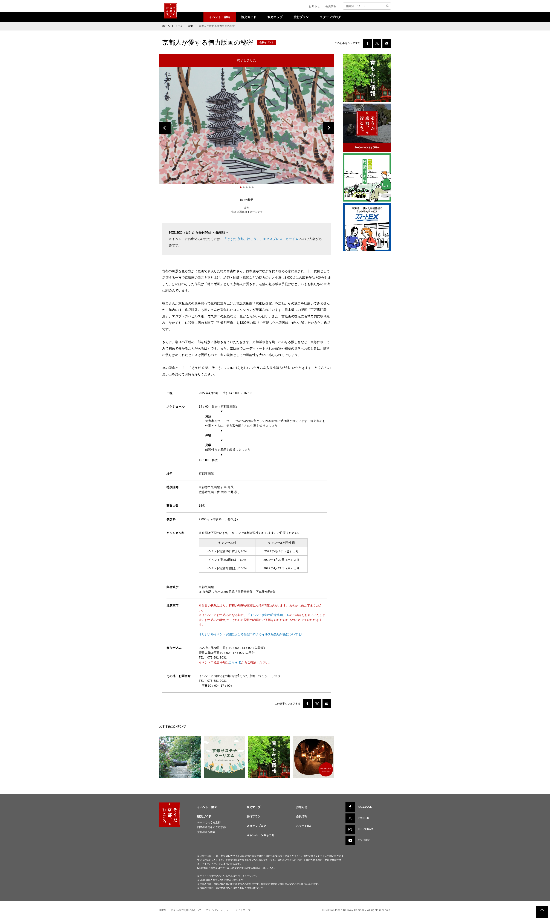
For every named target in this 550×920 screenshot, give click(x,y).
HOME (163, 910)
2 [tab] (243, 187)
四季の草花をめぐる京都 (211, 827)
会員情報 (330, 6)
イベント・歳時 (219, 17)
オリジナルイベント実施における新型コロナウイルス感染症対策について (248, 634)
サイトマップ (243, 910)
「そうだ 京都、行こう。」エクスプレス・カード (259, 239)
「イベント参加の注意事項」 (266, 615)
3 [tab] (247, 187)
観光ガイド (248, 17)
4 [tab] (250, 187)
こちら (233, 662)
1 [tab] (240, 187)
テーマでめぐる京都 (208, 822)
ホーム (166, 26)
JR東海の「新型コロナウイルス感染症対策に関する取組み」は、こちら (236, 868)
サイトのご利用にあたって (186, 910)
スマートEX (303, 825)
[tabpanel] (246, 125)
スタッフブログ (330, 17)
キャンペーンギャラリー (262, 835)
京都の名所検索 (206, 832)
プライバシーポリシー (218, 910)
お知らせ (314, 6)
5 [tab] (253, 187)
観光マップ (275, 17)
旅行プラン (301, 17)
